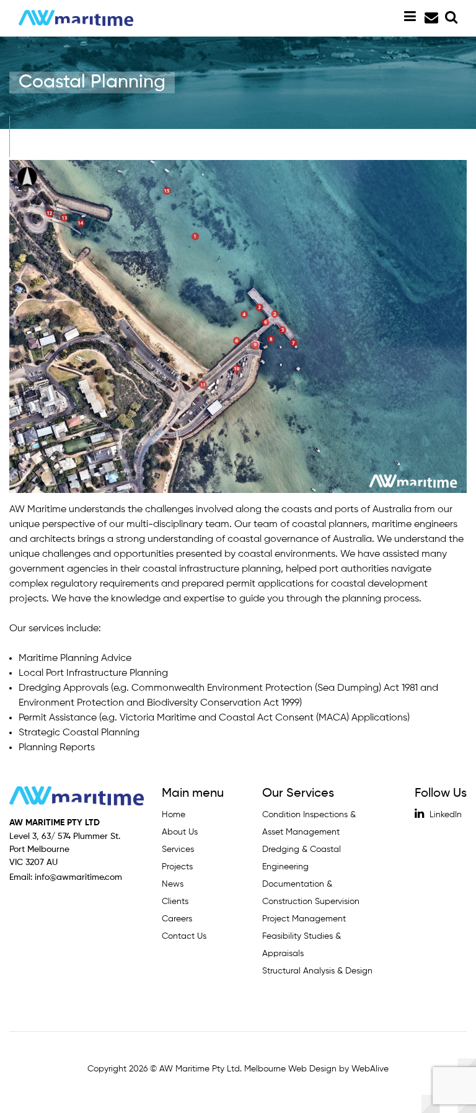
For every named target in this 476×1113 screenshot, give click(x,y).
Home (173, 814)
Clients (175, 901)
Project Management (304, 919)
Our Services (298, 793)
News (172, 884)
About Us (180, 832)
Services (178, 849)
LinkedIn (444, 814)
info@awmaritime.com (430, 18)
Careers (177, 919)
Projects (177, 866)
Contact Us (184, 936)
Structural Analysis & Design (317, 971)
